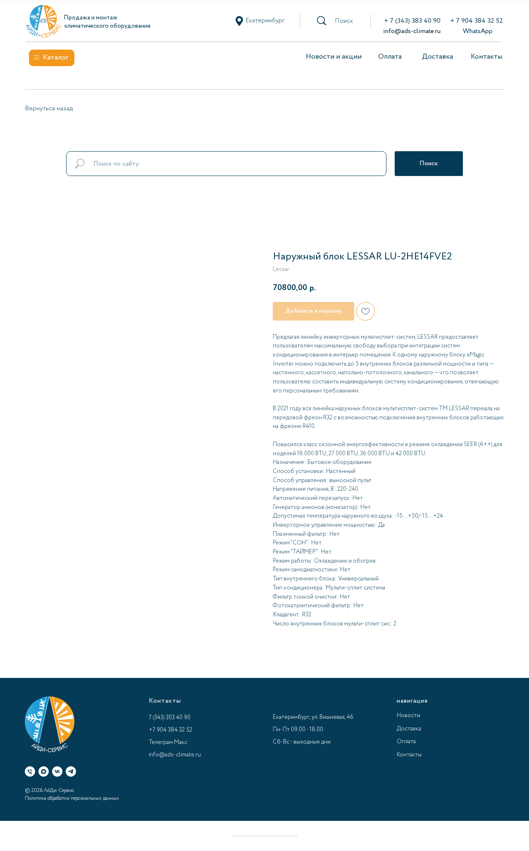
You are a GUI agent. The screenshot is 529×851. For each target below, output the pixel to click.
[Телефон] (30, 771)
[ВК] (57, 771)
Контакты (486, 57)
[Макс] (43, 771)
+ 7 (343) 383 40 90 (412, 21)
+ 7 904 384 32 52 (476, 21)
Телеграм (161, 742)
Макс (180, 742)
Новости (408, 715)
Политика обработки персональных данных (72, 798)
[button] (344, 21)
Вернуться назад (49, 108)
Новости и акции (334, 57)
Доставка (437, 57)
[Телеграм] (71, 771)
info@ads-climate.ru (412, 31)
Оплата (390, 57)
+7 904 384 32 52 (170, 730)
